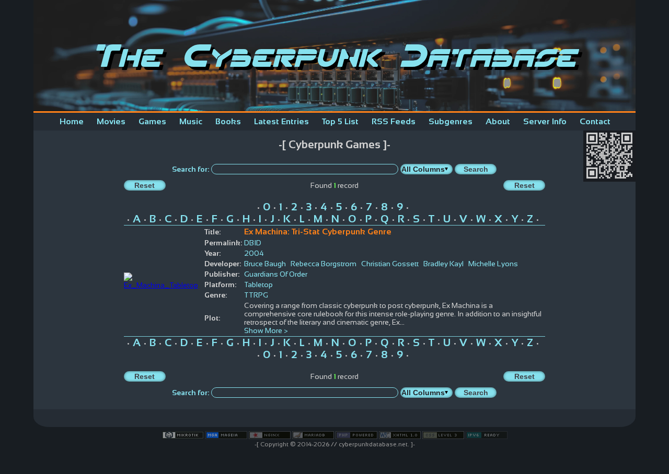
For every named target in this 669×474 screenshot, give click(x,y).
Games (152, 121)
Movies (111, 121)
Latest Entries (281, 121)
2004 (254, 253)
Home (72, 121)
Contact (595, 121)
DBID (252, 243)
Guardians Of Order (275, 274)
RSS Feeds (394, 121)
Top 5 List (340, 121)
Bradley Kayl (443, 263)
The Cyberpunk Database (334, 56)
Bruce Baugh (265, 263)
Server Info (545, 121)
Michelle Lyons (493, 263)
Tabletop (258, 284)
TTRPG (256, 295)
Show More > (266, 330)
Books (228, 121)
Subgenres (450, 121)
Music (190, 121)
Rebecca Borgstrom (323, 263)
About (498, 121)
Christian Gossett (390, 263)
